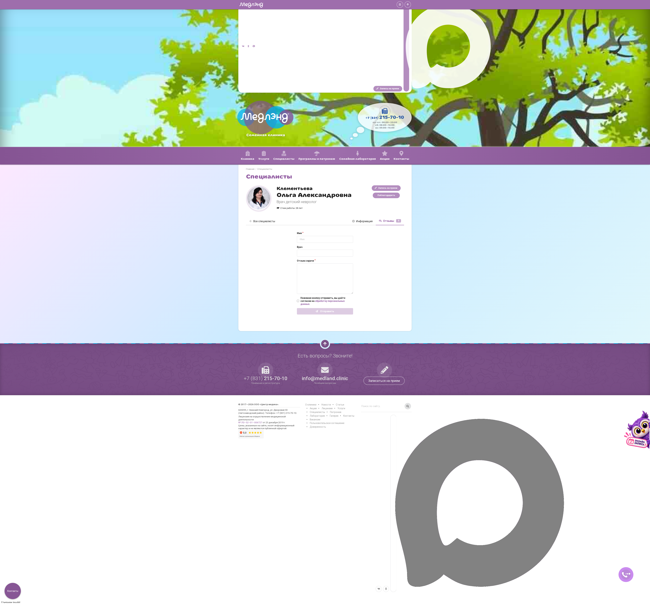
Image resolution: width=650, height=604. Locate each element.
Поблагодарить (386, 195)
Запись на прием (389, 88)
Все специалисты (264, 221)
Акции (313, 408)
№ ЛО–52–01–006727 (250, 422)
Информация (364, 221)
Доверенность (318, 426)
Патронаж (335, 412)
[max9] (406, 46)
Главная (250, 169)
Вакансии (315, 419)
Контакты (348, 415)
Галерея (334, 415)
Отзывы (391, 221)
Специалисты (264, 169)
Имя (299, 233)
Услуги (341, 408)
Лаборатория (317, 415)
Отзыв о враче (305, 260)
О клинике (310, 404)
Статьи (340, 404)
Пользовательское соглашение (327, 423)
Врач (299, 247)
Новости (326, 404)
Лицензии (327, 408)
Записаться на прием (384, 381)
